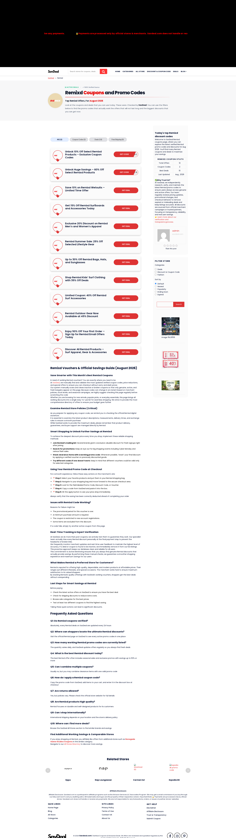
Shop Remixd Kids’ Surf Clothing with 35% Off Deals (85, 279)
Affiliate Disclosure (155, 811)
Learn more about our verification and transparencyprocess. (165, 219)
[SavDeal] (53, 71)
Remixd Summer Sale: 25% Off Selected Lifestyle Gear (84, 243)
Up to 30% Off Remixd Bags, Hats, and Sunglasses (86, 261)
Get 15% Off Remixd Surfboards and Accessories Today (84, 207)
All (59, 139)
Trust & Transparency (156, 815)
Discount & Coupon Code (159, 71)
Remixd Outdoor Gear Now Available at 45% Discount (82, 315)
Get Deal (126, 190)
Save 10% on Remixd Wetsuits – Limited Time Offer (85, 189)
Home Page (53, 807)
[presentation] (47, 770)
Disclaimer (151, 808)
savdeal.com (177, 234)
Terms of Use (108, 811)
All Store (140, 71)
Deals (175, 71)
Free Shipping (118, 139)
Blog (183, 71)
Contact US (107, 815)
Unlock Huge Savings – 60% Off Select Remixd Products (84, 171)
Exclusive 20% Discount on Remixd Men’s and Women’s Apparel (86, 225)
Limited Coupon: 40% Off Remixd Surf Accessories (85, 297)
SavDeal (56, 382)
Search (179, 304)
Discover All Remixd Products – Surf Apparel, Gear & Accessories (86, 351)
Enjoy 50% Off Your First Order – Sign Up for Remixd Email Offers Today (85, 334)
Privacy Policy (108, 807)
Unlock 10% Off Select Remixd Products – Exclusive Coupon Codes (83, 154)
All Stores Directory (72, 744)
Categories (128, 71)
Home (117, 71)
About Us (106, 818)
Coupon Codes (79, 139)
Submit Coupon (154, 818)
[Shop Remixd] (55, 100)
